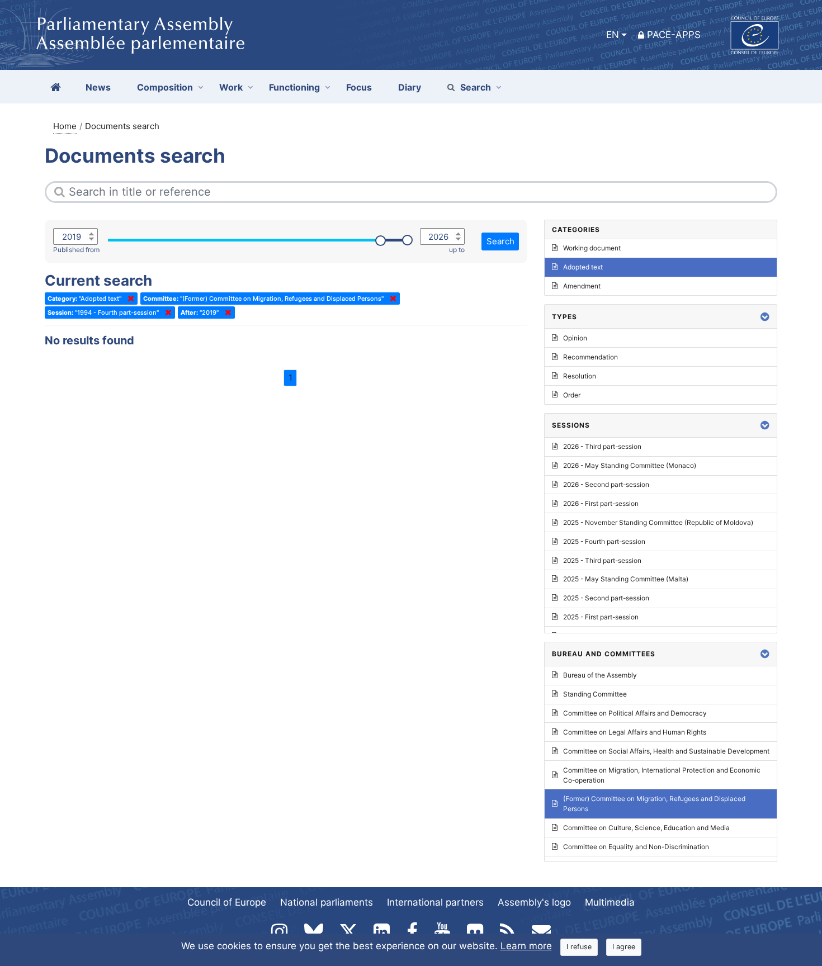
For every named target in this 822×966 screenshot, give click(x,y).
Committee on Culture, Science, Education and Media (646, 827)
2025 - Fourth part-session (604, 541)
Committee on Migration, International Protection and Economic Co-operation (661, 775)
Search (475, 87)
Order (571, 395)
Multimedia (610, 902)
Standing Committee (595, 694)
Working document (592, 248)
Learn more (526, 945)
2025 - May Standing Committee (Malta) (625, 579)
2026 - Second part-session (606, 484)
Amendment (582, 286)
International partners (435, 902)
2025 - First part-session (601, 617)
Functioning (294, 87)
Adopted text (583, 267)
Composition (165, 87)
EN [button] (612, 34)
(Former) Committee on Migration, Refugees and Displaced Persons (654, 803)
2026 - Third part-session (602, 446)
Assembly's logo (534, 902)
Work (231, 87)
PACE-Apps (674, 34)
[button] (764, 316)
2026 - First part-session (601, 503)
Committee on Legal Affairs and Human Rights (634, 732)
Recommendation (590, 357)
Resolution (579, 376)
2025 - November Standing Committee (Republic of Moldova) (658, 522)
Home (65, 126)
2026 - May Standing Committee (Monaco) (629, 465)
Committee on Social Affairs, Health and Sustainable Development (666, 751)
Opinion (575, 338)
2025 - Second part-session (606, 598)
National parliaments (326, 902)
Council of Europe (226, 902)
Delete (128, 298)
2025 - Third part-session (602, 560)
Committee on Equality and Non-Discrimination (636, 846)
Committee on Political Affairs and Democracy (635, 713)
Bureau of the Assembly (600, 675)
